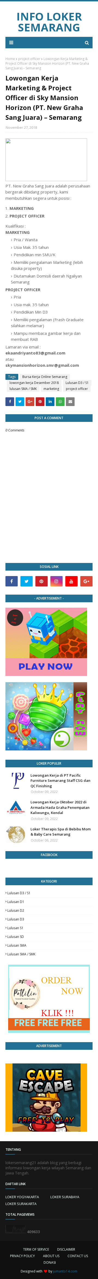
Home (10, 58)
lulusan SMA (16, 945)
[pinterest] (41, 581)
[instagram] (56, 581)
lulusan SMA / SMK (23, 388)
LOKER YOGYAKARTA (22, 1196)
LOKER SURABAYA (64, 1196)
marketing (51, 388)
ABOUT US (51, 1256)
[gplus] (86, 581)
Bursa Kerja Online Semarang (44, 376)
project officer (29, 58)
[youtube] (71, 581)
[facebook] (11, 581)
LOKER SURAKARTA (20, 1203)
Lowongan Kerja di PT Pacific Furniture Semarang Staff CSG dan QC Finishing (60, 780)
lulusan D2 (15, 910)
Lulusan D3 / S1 (77, 382)
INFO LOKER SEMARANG (49, 22)
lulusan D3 (15, 919)
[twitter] (26, 581)
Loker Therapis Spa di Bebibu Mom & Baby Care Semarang (60, 832)
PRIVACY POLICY (22, 1256)
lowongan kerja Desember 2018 (34, 382)
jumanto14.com (65, 1271)
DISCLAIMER (66, 1249)
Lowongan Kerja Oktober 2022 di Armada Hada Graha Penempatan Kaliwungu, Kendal (60, 807)
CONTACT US (78, 1256)
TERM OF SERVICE (36, 1249)
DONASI (50, 1262)
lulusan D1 (15, 901)
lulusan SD (15, 936)
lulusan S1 (15, 928)
